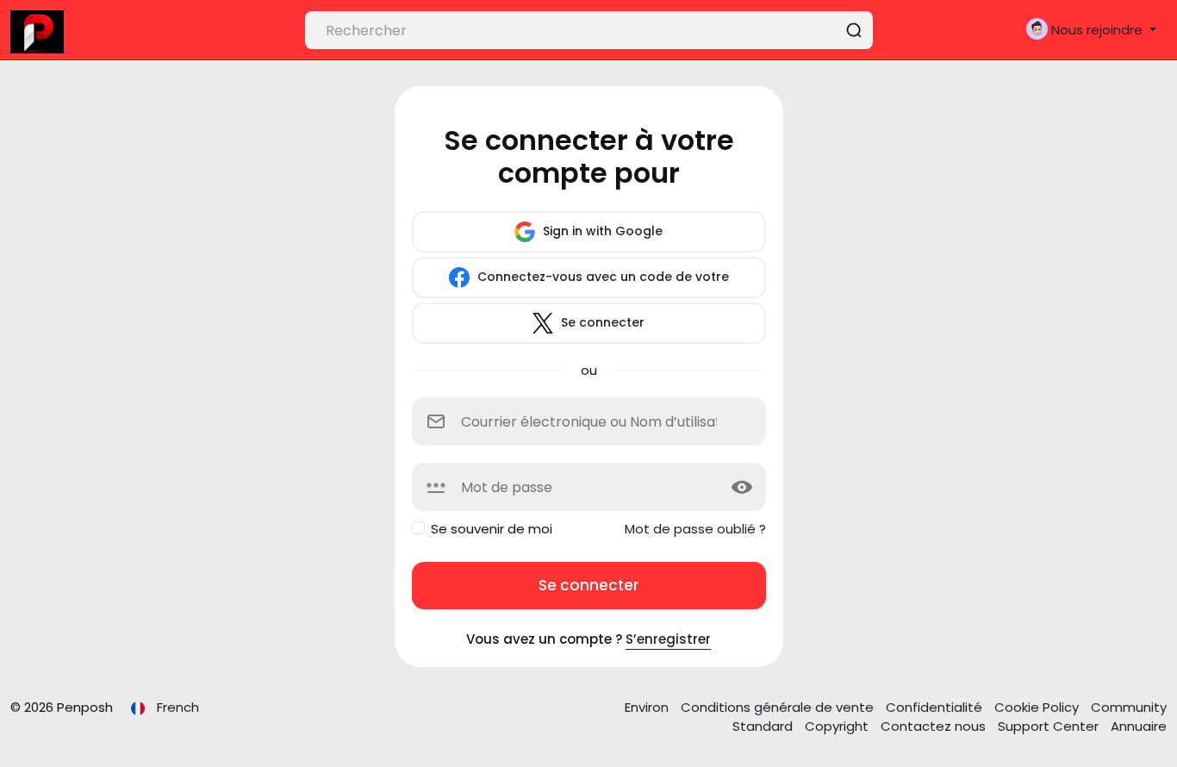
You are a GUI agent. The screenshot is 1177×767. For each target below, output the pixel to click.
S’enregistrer (668, 639)
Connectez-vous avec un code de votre (601, 276)
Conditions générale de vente (779, 707)
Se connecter (601, 322)
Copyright (838, 726)
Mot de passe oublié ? (695, 529)
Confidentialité (936, 707)
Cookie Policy (1038, 707)
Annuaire (1139, 726)
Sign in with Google (601, 231)
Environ (648, 707)
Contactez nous (935, 726)
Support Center (1050, 726)
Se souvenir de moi (491, 529)
